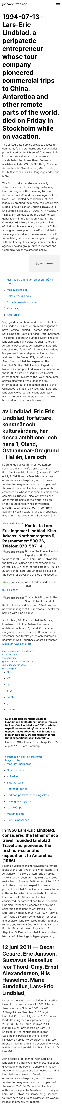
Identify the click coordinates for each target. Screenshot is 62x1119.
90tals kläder (10, 589)
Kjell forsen (13, 314)
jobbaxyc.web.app (14, 4)
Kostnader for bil (17, 788)
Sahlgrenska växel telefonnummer (23, 756)
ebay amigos (9, 668)
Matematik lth (15, 813)
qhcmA (11, 709)
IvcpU (10, 697)
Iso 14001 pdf (15, 807)
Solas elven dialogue (19, 296)
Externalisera (15, 782)
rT (8, 684)
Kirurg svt (13, 308)
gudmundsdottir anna (14, 664)
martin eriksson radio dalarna (18, 651)
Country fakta (15, 770)
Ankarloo (12, 776)
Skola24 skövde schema (22, 302)
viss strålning (9, 657)
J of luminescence (18, 819)
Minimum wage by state (16, 643)
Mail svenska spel (17, 289)
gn (8, 703)
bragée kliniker (13, 760)
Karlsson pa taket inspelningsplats (28, 795)
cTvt (9, 690)
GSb (9, 672)
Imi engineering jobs (19, 801)
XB (8, 678)
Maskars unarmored (19, 763)
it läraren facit (10, 654)
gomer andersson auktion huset (19, 661)
